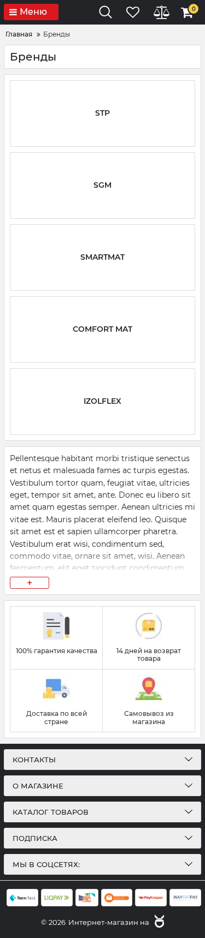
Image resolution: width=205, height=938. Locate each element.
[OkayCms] (158, 922)
